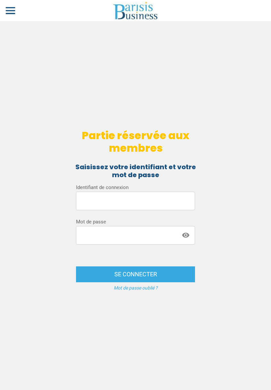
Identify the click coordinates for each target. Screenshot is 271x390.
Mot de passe (91, 222)
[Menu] (11, 11)
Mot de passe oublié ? (136, 288)
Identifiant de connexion (102, 187)
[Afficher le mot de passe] (186, 235)
